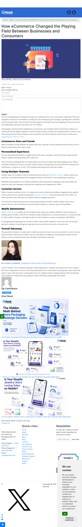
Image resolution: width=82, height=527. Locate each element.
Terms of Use (27, 447)
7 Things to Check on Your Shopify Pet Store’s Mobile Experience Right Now (31, 377)
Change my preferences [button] (69, 519)
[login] (69, 12)
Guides (24, 461)
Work (24, 437)
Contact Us (6, 423)
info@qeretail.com (8, 455)
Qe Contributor (18, 84)
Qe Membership (28, 454)
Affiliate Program (28, 456)
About (24, 432)
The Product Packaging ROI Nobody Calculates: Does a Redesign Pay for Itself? (32, 337)
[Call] (74, 12)
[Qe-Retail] (7, 12)
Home (24, 430)
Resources (26, 459)
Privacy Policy (27, 449)
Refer (24, 464)
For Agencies (27, 444)
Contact (25, 442)
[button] (2, 524)
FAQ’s (24, 451)
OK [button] (65, 514)
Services (25, 435)
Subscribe (75, 439)
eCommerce (6, 292)
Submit (4, 114)
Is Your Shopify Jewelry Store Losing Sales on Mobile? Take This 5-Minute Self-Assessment (36, 417)
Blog (23, 439)
